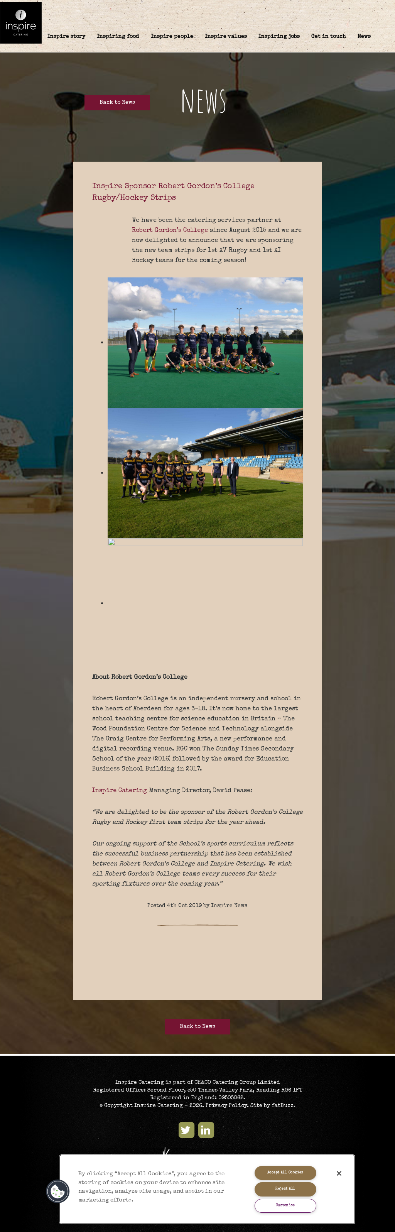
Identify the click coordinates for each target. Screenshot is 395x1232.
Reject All (285, 1189)
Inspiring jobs (279, 36)
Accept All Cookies (285, 1173)
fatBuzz (283, 1106)
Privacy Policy (226, 1106)
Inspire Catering (119, 791)
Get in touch (328, 36)
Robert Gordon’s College (170, 231)
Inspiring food (118, 36)
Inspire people (172, 36)
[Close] (339, 1173)
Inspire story (66, 36)
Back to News (117, 102)
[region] (207, 1189)
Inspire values (226, 36)
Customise (285, 1205)
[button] (58, 1191)
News (364, 36)
